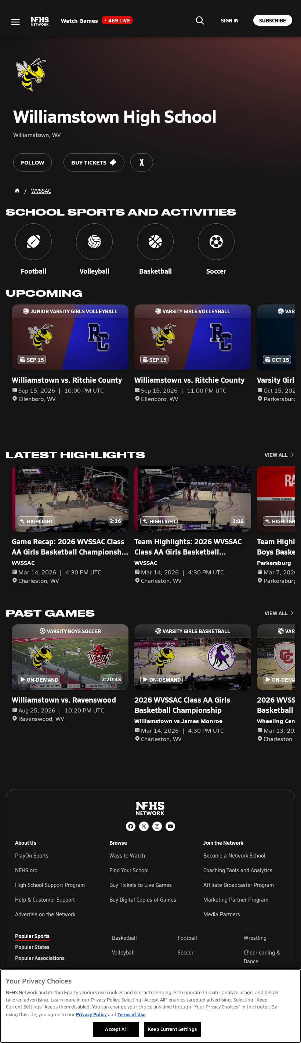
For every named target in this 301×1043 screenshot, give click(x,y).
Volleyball (123, 952)
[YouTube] (170, 826)
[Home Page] (17, 190)
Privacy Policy (91, 1014)
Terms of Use (131, 1014)
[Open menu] (15, 22)
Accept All (116, 1029)
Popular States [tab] (32, 946)
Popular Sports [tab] (32, 935)
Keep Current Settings (172, 1029)
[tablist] (51, 946)
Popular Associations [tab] (40, 957)
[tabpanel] (199, 956)
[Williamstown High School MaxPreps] (141, 162)
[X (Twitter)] (144, 826)
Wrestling (255, 937)
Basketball (124, 937)
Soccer (185, 952)
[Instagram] (157, 826)
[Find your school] (199, 20)
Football (187, 937)
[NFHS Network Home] (40, 21)
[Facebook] (130, 826)
